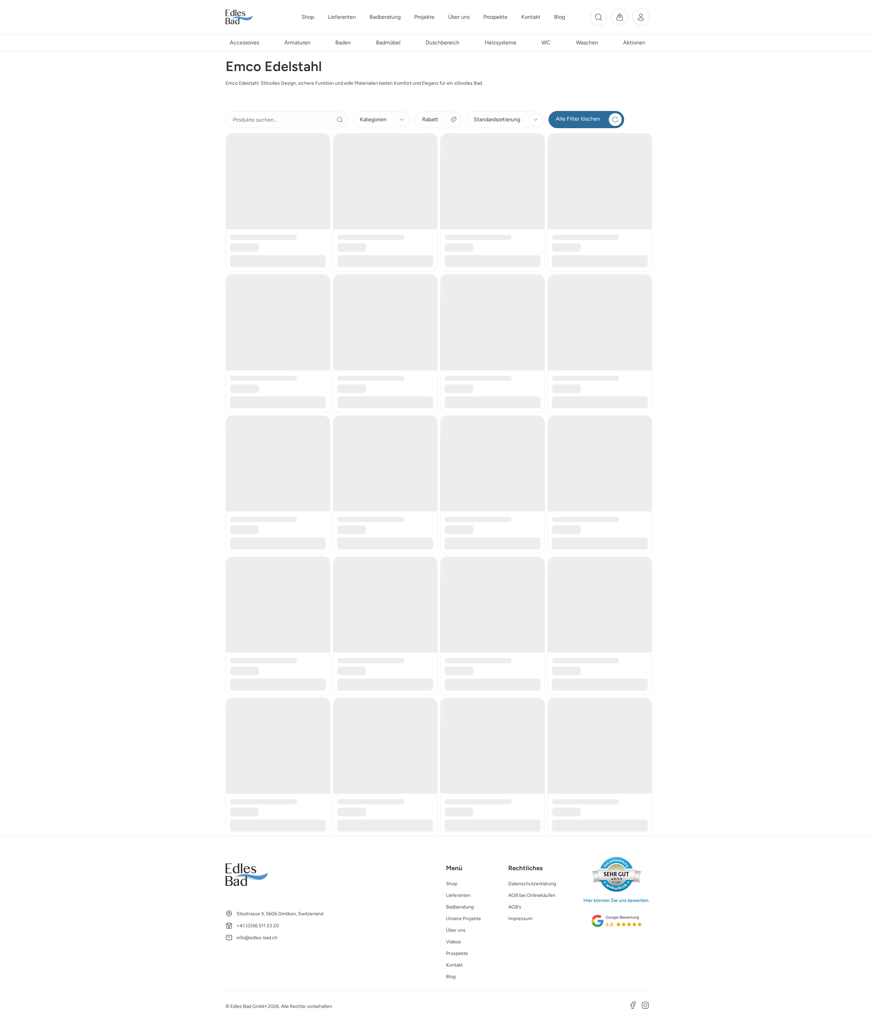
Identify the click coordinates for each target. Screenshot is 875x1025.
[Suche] (598, 17)
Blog (451, 977)
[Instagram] (645, 1006)
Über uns (456, 930)
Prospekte (457, 953)
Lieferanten (458, 895)
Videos (453, 942)
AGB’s (514, 907)
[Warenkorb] (619, 17)
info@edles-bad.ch (257, 938)
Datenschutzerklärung (532, 884)
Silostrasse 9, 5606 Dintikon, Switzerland (280, 914)
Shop (451, 884)
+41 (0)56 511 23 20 (258, 926)
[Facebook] (633, 1006)
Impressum (520, 918)
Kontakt (454, 965)
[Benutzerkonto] (640, 17)
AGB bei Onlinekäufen (531, 895)
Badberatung (460, 907)
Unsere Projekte (463, 918)
